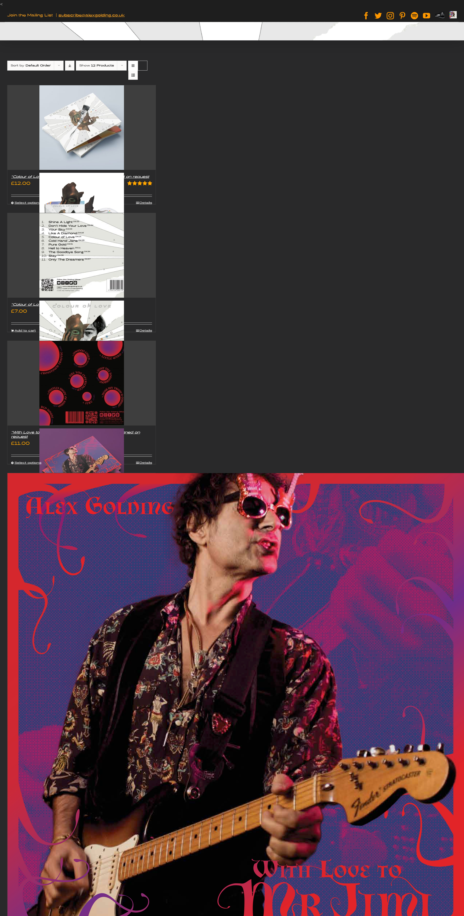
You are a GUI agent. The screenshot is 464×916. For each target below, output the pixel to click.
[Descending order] (69, 66)
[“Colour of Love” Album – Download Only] (81, 255)
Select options (27, 203)
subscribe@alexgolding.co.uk (91, 15)
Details (145, 203)
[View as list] (133, 75)
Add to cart (25, 330)
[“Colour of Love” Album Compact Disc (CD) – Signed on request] (81, 127)
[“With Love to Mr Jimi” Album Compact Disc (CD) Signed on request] (81, 383)
